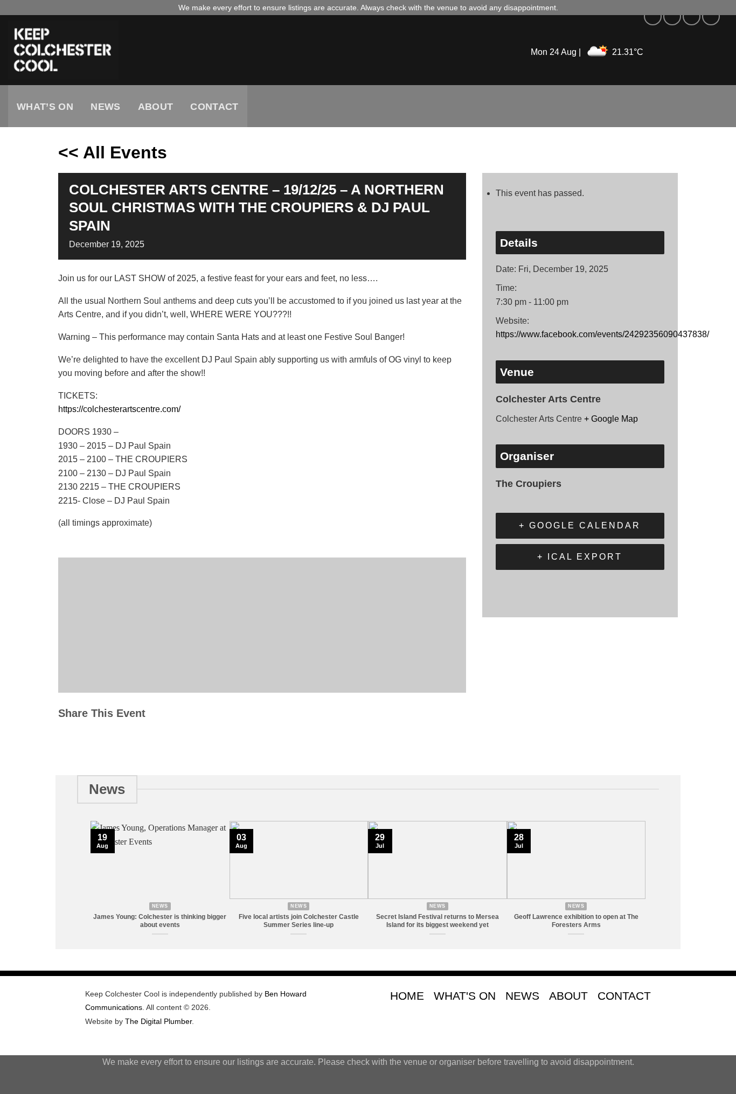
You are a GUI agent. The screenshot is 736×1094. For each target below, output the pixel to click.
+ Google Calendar (580, 525)
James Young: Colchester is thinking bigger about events (159, 921)
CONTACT (624, 996)
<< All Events (112, 152)
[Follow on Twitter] (691, 16)
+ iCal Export (579, 556)
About (155, 106)
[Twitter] (94, 742)
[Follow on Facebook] (653, 16)
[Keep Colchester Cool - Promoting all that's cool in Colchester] (196, 50)
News (105, 106)
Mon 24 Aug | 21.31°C (587, 52)
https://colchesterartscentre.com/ (119, 409)
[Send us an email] (711, 16)
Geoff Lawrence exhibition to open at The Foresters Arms (576, 921)
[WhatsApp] (149, 742)
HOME (407, 996)
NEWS (522, 996)
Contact (214, 106)
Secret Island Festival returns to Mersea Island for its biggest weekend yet (437, 921)
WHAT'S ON (465, 996)
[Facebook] (69, 742)
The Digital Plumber (158, 1021)
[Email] (122, 742)
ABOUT (568, 996)
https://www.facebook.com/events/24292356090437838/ (602, 334)
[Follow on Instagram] (672, 16)
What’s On (45, 106)
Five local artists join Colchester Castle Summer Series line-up (299, 921)
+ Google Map (611, 418)
